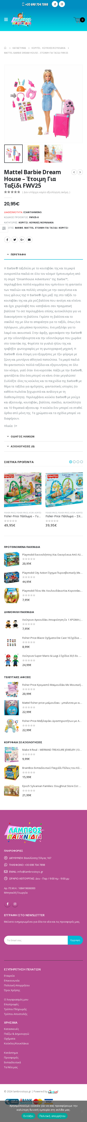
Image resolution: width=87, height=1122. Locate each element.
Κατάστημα (11, 1052)
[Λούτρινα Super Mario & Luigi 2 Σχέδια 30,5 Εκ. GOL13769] (11, 660)
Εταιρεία (9, 975)
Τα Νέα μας (11, 1067)
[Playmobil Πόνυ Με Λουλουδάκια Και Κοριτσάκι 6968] (11, 595)
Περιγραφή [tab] (18, 254)
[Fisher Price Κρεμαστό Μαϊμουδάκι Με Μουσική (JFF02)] (11, 689)
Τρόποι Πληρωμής (15, 1009)
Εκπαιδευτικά (12, 1062)
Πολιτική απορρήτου (52, 1116)
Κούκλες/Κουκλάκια (41, 222)
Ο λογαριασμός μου (16, 999)
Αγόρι (31, 512)
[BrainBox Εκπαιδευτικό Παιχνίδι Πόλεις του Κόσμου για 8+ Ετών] (11, 772)
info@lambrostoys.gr (30, 871)
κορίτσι (63, 227)
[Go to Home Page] (5, 48)
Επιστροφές (11, 1004)
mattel (29, 227)
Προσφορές (11, 1057)
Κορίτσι (23, 222)
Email (29, 239)
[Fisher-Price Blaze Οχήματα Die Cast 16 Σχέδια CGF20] (11, 642)
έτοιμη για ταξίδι (46, 227)
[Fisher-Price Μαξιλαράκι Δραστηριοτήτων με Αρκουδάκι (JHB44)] (11, 725)
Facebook (7, 239)
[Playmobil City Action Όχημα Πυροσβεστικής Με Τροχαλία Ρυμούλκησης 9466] (11, 577)
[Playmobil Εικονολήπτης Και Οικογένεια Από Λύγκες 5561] (11, 559)
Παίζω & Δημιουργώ (16, 1034)
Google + (22, 239)
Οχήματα (9, 1038)
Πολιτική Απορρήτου (17, 985)
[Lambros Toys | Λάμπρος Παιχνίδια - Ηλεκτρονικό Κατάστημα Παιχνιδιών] (22, 19)
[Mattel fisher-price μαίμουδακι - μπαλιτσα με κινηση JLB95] (11, 707)
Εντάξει (28, 1116)
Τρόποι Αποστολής (15, 1014)
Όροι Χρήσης (12, 990)
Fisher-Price (10, 512)
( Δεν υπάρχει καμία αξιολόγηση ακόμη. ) (46, 192)
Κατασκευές (11, 1029)
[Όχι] (82, 1111)
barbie (19, 227)
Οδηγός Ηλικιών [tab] (22, 436)
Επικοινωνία (11, 980)
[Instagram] (62, 4)
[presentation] (9, 104)
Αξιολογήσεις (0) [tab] (22, 446)
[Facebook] (55, 4)
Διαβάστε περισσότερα (34, 477)
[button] (70, 461)
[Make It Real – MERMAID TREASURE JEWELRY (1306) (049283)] (11, 754)
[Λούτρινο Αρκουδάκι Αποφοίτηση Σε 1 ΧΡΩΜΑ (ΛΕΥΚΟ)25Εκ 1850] (11, 624)
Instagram (15, 904)
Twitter (14, 239)
